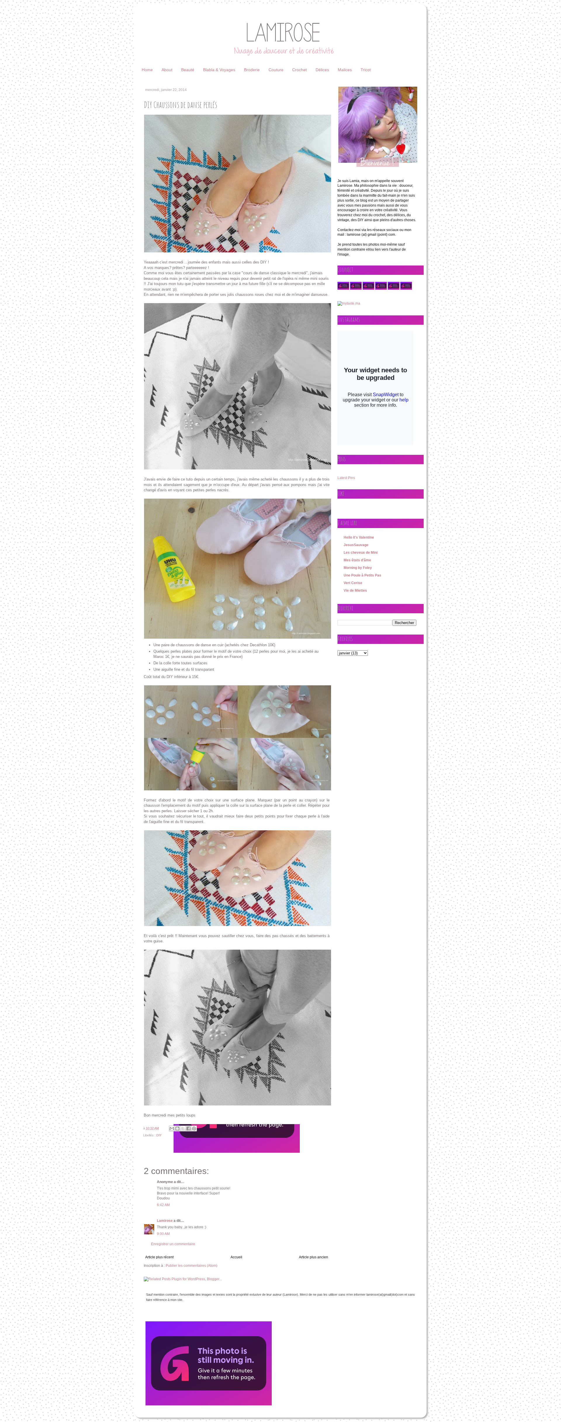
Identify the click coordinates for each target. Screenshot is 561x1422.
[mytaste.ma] (348, 303)
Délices (322, 69)
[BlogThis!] (177, 1128)
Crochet (299, 69)
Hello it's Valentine (359, 537)
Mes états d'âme (357, 560)
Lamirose (165, 1221)
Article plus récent (159, 1257)
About (167, 69)
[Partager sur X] (183, 1128)
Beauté (187, 69)
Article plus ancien (313, 1257)
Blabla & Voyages (219, 69)
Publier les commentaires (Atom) (191, 1266)
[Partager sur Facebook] (188, 1128)
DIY (159, 1135)
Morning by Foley (358, 568)
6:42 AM (163, 1205)
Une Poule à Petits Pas (362, 575)
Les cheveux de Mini (361, 553)
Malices (345, 69)
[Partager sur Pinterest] (194, 1128)
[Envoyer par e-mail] (172, 1128)
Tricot (366, 69)
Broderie (252, 69)
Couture (276, 69)
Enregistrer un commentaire (173, 1244)
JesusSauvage (356, 545)
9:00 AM (163, 1234)
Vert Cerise (353, 583)
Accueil (236, 1257)
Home (147, 69)
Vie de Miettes (355, 590)
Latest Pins (346, 478)
